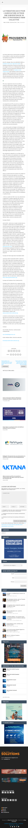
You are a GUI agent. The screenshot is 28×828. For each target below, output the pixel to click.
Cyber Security (15, 613)
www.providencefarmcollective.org (10, 313)
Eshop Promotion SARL (12, 820)
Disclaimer (20, 823)
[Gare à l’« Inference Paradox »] (4, 636)
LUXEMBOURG (6, 812)
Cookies (17, 825)
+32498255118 (7, 759)
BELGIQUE (5, 807)
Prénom (12, 581)
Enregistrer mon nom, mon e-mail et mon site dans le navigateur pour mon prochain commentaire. (13, 510)
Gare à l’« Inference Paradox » (13, 635)
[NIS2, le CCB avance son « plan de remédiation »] (4, 611)
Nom (13, 577)
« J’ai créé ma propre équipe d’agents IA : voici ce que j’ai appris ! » (16, 630)
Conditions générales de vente (11, 823)
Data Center (15, 595)
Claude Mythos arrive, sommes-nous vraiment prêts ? (15, 624)
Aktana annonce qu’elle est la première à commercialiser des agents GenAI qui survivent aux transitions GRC (13, 477)
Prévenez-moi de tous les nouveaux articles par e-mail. (13, 517)
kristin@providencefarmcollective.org (11, 340)
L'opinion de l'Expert (16, 632)
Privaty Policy (12, 825)
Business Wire (13, 22)
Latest (20, 620)
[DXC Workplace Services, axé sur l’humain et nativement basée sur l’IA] (4, 600)
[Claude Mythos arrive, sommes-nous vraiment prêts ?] (4, 624)
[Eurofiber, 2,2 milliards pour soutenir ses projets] (4, 594)
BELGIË (4, 809)
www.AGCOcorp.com (7, 246)
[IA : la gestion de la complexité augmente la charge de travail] (4, 606)
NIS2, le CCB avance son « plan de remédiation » (14, 611)
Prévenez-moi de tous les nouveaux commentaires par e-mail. (13, 514)
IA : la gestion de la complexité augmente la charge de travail (16, 605)
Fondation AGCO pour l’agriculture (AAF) (11, 63)
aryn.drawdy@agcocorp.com (9, 334)
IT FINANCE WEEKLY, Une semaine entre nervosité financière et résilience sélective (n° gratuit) (16, 618)
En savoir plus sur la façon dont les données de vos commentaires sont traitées (13, 524)
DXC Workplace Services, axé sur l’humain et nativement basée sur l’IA (16, 600)
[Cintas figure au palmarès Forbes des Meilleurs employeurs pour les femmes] (14, 413)
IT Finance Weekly (16, 620)
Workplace (14, 601)
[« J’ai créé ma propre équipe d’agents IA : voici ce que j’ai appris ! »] (4, 630)
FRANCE (4, 810)
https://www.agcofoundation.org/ (10, 277)
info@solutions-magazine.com (11, 757)
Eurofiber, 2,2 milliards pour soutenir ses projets (16, 594)
